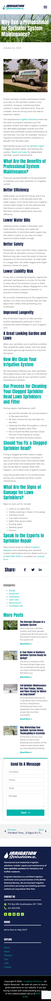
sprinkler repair (37, 146)
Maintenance (15, 603)
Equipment (14, 593)
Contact (7, 967)
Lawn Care (14, 599)
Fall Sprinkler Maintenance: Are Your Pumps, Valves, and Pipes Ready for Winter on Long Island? (33, 690)
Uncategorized (16, 606)
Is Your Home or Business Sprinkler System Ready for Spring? (33, 655)
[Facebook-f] (9, 914)
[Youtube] (14, 914)
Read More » (26, 644)
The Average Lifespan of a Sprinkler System (32, 623)
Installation (14, 596)
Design (12, 590)
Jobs (6, 963)
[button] (45, 7)
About (7, 951)
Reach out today (19, 152)
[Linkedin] (5, 914)
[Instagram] (22, 914)
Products (8, 955)
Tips (6, 959)
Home (7, 947)
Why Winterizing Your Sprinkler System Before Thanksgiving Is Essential (32, 730)
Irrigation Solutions (29, 119)
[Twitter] (18, 914)
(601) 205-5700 (13, 556)
